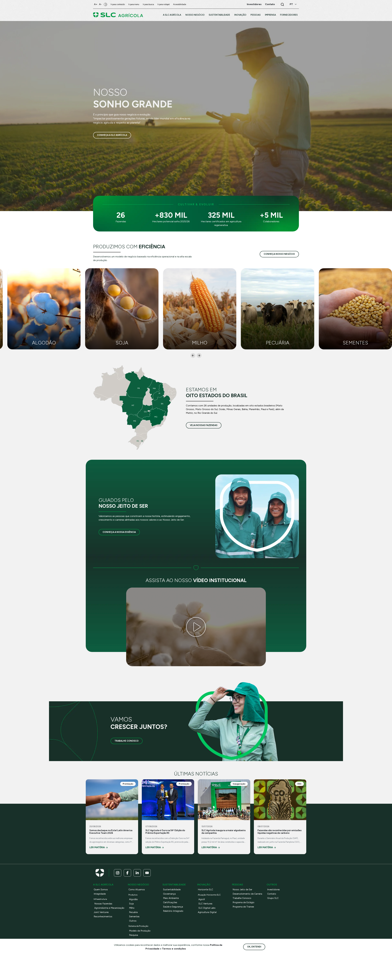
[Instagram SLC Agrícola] (117, 873)
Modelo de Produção (140, 930)
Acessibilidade (179, 4)
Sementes (134, 916)
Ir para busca (148, 4)
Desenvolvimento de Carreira (247, 893)
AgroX (201, 899)
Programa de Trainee (243, 906)
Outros (132, 920)
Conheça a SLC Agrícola (112, 135)
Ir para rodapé (164, 4)
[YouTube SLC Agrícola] (147, 873)
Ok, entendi (254, 946)
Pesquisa (133, 935)
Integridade (100, 893)
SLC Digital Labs (206, 908)
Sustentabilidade (172, 889)
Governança (169, 893)
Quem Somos (101, 889)
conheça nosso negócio (279, 254)
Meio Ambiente (171, 898)
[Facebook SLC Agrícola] (127, 873)
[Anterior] (192, 355)
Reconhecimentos (103, 916)
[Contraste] (105, 4)
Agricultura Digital (207, 912)
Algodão (133, 899)
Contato (271, 893)
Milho (131, 908)
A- (100, 4)
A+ (95, 4)
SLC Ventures (205, 903)
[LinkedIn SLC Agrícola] (137, 873)
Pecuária (133, 912)
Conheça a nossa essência (119, 532)
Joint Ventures (101, 912)
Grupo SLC (273, 898)
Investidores (273, 889)
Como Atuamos (136, 889)
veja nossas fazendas (203, 425)
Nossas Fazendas (103, 903)
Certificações (170, 902)
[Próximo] (199, 355)
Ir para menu (133, 4)
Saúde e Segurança (173, 906)
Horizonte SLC (205, 889)
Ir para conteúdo (118, 4)
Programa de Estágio (243, 902)
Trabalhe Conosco (127, 740)
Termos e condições (174, 948)
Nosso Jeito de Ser (242, 889)
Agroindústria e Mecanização (109, 908)
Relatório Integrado (173, 911)
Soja (131, 903)
